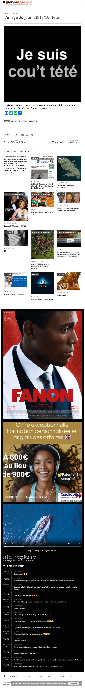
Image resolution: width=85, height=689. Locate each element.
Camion (13, 121)
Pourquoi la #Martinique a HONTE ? (15, 226)
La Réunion (51, 676)
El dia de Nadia (62, 295)
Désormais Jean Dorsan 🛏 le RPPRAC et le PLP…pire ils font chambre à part (38, 666)
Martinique (33, 121)
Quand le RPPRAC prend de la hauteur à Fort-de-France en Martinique (40, 266)
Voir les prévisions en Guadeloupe (19, 556)
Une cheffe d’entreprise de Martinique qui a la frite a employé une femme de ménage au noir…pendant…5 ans (48, 660)
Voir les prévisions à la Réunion (18, 560)
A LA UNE (17, 13)
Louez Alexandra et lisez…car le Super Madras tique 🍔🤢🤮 (33, 621)
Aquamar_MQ (50, 550)
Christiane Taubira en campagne (14, 294)
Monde (72, 676)
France (16, 631)
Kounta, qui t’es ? (19, 608)
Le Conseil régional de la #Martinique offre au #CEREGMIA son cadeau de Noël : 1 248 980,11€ (15, 161)
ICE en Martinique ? (20, 641)
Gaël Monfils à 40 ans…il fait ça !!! (24, 653)
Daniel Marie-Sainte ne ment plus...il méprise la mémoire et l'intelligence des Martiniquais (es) (42, 186)
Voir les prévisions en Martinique (19, 558)
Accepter (74, 683)
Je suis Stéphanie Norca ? (16, 142)
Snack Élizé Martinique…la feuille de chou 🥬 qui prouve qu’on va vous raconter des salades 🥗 (44, 581)
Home (7, 13)
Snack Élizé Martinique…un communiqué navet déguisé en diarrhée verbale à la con (40, 602)
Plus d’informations (60, 683)
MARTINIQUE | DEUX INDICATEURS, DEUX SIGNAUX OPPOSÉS (33, 615)
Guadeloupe (27, 676)
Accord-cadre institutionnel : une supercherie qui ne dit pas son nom (35, 647)
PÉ (5, 251)
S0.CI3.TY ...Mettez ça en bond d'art (42, 299)
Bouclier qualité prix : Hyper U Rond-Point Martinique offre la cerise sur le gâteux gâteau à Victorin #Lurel (69, 254)
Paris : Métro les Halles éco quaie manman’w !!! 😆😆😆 (32, 634)
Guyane (39, 676)
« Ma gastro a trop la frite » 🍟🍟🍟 (26, 595)
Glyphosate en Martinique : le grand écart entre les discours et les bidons (37, 628)
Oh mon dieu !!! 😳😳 (21, 574)
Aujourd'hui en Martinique (15, 157)
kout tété (22, 121)
